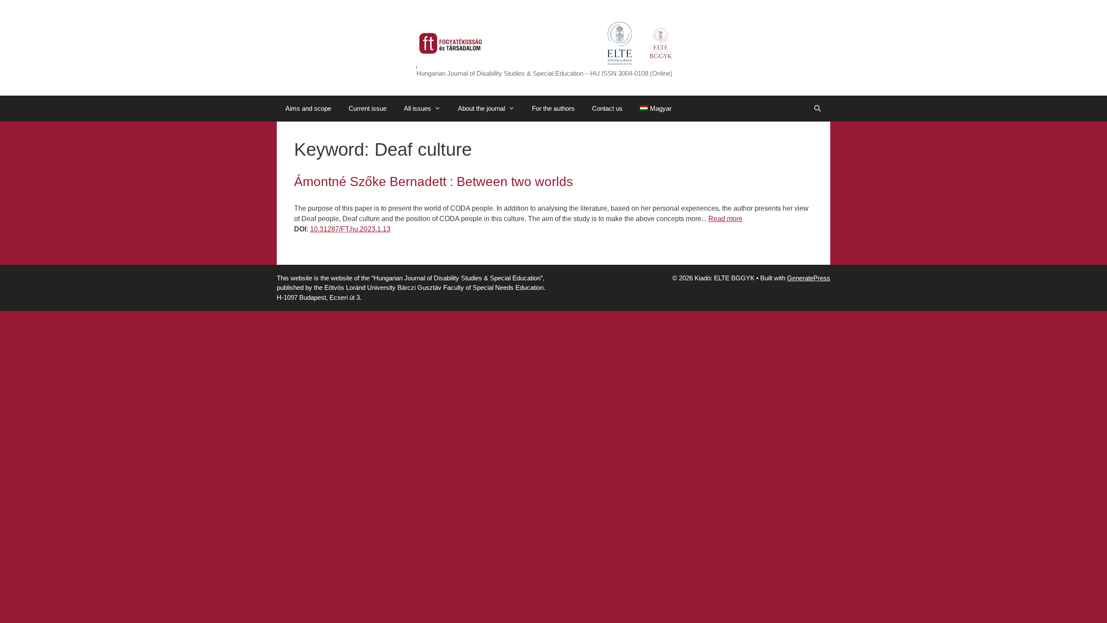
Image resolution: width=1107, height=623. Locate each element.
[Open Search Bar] (817, 109)
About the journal (481, 108)
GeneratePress (808, 278)
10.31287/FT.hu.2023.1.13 (350, 229)
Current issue (368, 108)
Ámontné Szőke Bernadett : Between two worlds (433, 181)
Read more (725, 218)
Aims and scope (308, 108)
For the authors (553, 108)
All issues (417, 108)
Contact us (607, 108)
